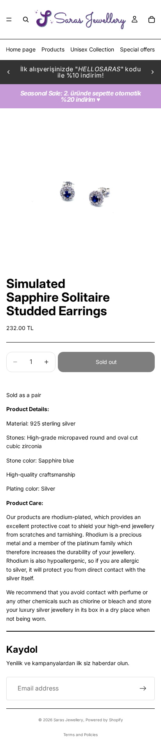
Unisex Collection (92, 49)
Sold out (106, 361)
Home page (21, 49)
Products (52, 49)
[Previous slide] (8, 72)
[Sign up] (143, 688)
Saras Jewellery (68, 719)
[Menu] (9, 19)
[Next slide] (152, 72)
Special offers (137, 49)
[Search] (25, 19)
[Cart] (151, 19)
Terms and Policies (80, 734)
